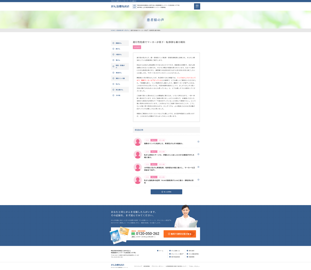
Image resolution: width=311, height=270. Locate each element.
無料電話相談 (175, 257)
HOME (113, 30)
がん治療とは (175, 251)
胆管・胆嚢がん (120, 66)
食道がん (119, 73)
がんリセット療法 (177, 254)
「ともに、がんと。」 (194, 266)
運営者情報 (147, 266)
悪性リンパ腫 (120, 78)
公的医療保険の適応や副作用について (176, 266)
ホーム (161, 251)
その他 (118, 95)
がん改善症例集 (194, 254)
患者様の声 (120, 30)
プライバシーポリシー (158, 266)
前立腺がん (119, 90)
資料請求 (191, 251)
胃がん (118, 60)
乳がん (127, 30)
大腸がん (119, 54)
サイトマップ (138, 266)
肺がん (118, 49)
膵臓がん (119, 43)
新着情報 (191, 257)
